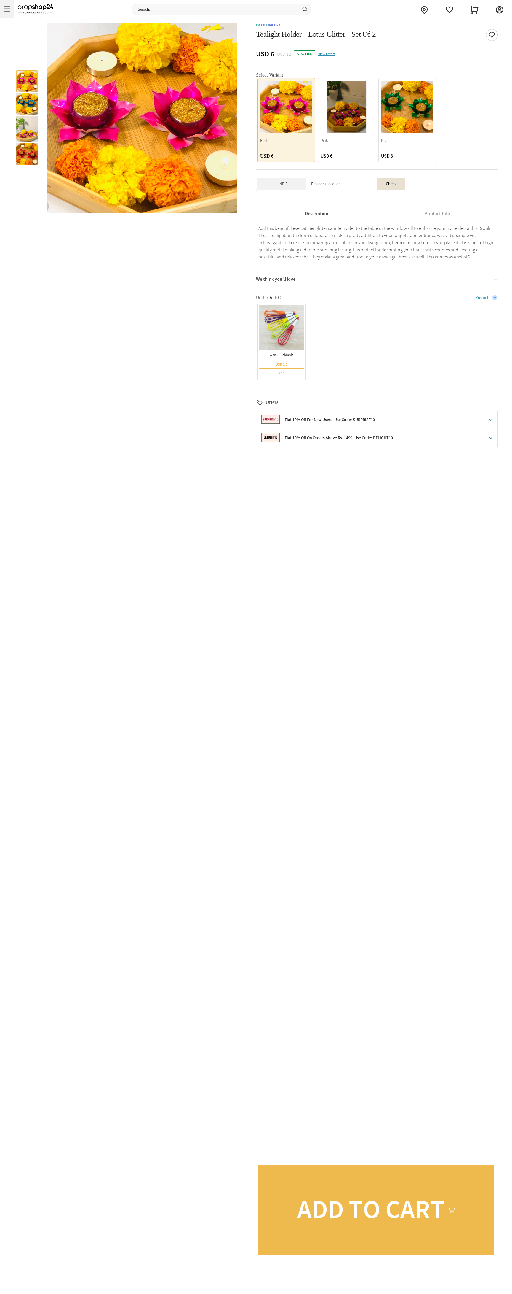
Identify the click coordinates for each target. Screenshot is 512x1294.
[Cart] (474, 9)
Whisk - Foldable (282, 355)
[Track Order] (424, 9)
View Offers (326, 54)
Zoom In (483, 298)
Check (391, 184)
